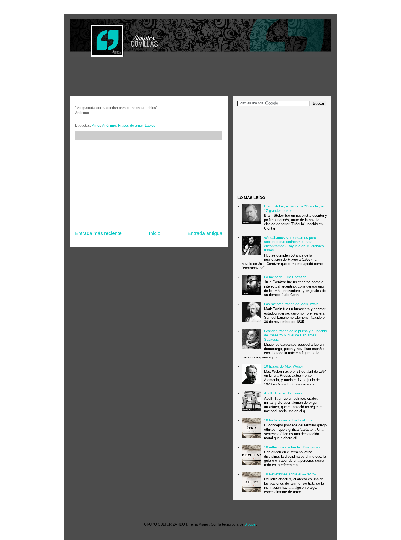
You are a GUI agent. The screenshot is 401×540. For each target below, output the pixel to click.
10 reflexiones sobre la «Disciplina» (292, 447)
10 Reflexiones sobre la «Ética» (289, 420)
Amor (96, 125)
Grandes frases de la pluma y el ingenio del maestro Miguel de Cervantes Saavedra (295, 335)
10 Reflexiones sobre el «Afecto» (290, 474)
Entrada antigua (205, 233)
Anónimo (109, 125)
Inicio (154, 233)
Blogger (250, 524)
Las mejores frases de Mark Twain (291, 304)
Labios (150, 125)
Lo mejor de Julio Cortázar (285, 277)
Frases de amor (130, 125)
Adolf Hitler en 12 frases (283, 393)
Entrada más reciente (98, 233)
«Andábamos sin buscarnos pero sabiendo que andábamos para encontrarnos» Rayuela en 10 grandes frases (294, 244)
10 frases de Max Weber (283, 366)
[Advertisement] (169, 77)
